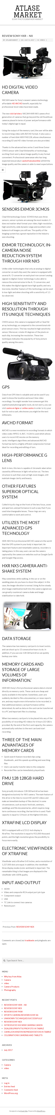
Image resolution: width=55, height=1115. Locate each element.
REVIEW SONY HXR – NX (15, 1005)
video (42, 40)
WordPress (41, 1111)
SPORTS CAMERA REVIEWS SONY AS (21, 1015)
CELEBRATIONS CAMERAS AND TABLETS (23, 1035)
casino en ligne (12, 408)
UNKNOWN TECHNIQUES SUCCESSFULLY (23, 1018)
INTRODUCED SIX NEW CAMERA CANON (23, 1025)
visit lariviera (16, 113)
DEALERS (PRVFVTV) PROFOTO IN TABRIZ (24, 1028)
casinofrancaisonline (31, 161)
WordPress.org (11, 1093)
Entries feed (9, 1086)
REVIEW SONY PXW (13, 1011)
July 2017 (8, 1050)
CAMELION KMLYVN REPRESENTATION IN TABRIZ (27, 1032)
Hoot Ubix (24, 1111)
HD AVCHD (17, 103)
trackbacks (29, 940)
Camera (7, 1065)
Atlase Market (27, 11)
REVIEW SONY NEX (25, 927)
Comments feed (11, 1090)
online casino (28, 408)
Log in (6, 1083)
